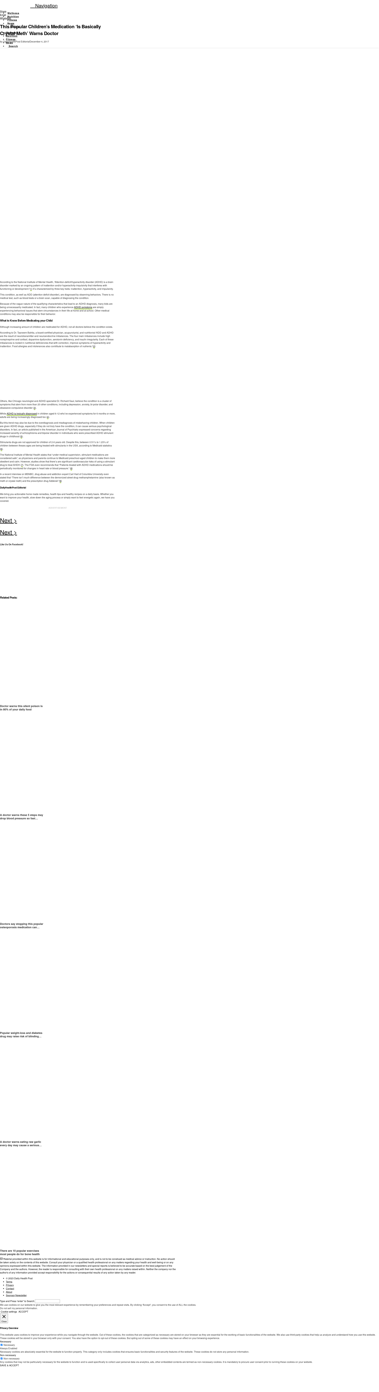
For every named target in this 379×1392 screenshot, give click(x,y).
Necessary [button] (5, 1341)
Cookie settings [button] (9, 1311)
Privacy (10, 1285)
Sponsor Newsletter (16, 1295)
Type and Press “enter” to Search (17, 1301)
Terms (9, 1281)
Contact (10, 1288)
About (9, 1292)
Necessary (9, 1345)
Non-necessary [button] (8, 1355)
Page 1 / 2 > (57, 521)
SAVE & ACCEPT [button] (9, 1365)
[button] (44, 5)
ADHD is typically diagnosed (22, 413)
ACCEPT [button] (23, 1311)
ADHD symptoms (83, 307)
